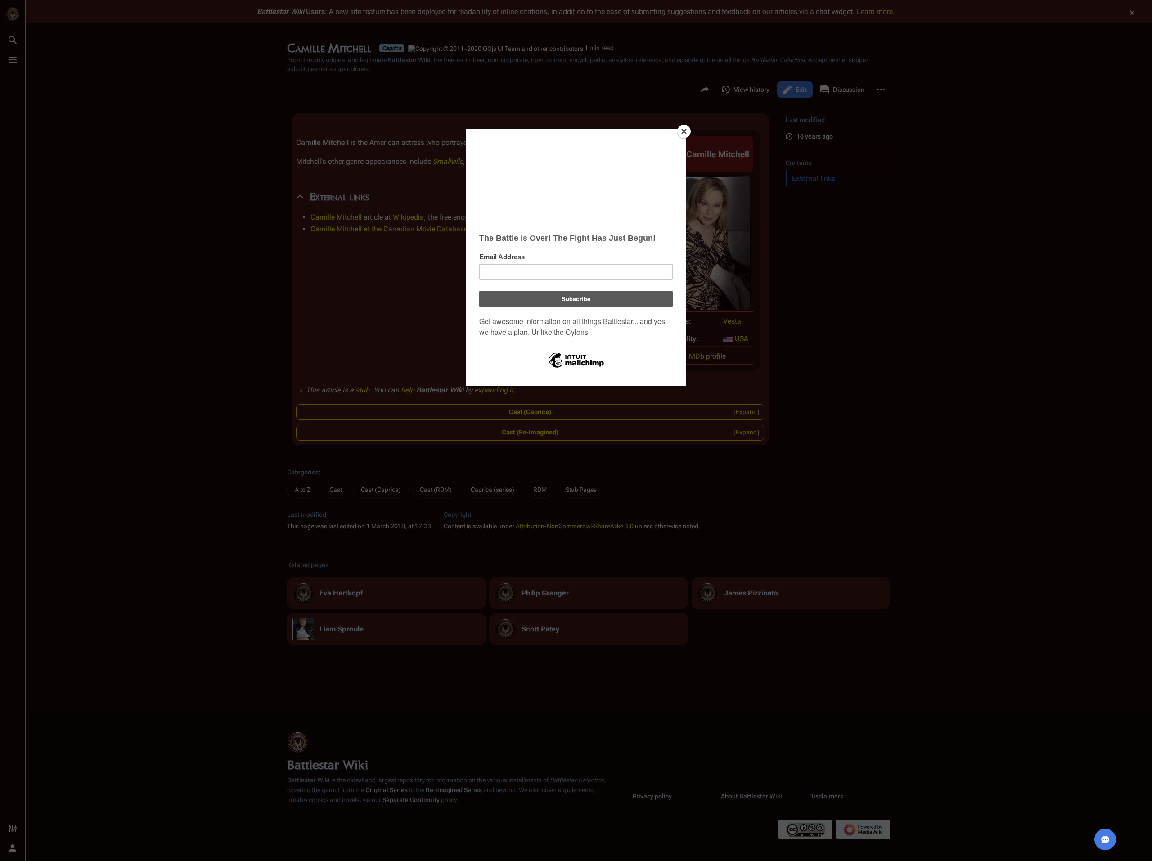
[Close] (684, 131)
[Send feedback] (1105, 839)
